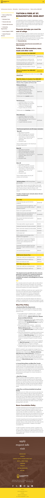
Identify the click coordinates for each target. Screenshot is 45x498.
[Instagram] (24, 486)
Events (22, 456)
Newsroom (22, 454)
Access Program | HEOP (7, 31)
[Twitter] (17, 486)
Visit (22, 448)
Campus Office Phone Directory (22, 458)
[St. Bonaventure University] (5, 1)
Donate (22, 465)
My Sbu (22, 470)
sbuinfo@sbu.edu (29, 481)
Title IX (22, 489)
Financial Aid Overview (7, 24)
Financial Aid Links (6, 21)
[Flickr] (20, 486)
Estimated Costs (6, 19)
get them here (21, 481)
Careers (22, 463)
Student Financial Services (24, 9)
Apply (22, 441)
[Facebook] (13, 486)
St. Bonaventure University (6, 9)
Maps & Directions (22, 461)
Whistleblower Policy (22, 491)
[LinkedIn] (28, 486)
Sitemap (22, 493)
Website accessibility (22, 494)
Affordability (15, 9)
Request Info (22, 444)
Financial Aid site (22, 41)
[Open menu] (43, 1)
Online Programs (22, 468)
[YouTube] (32, 486)
